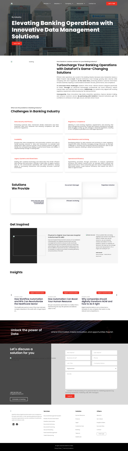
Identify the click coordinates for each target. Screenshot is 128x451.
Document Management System (52, 416)
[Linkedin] (13, 424)
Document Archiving (49, 424)
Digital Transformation (22, 293)
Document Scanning (49, 427)
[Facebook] (17, 424)
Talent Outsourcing (49, 435)
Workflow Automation (49, 421)
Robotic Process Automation (51, 418)
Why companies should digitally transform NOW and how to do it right (82, 301)
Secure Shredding (48, 429)
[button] (117, 295)
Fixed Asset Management (50, 432)
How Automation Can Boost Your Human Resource (48, 300)
